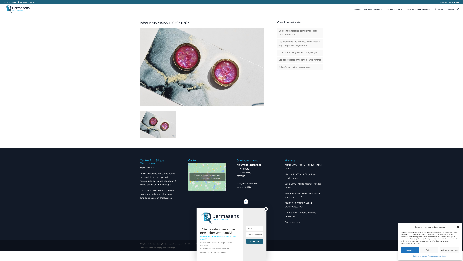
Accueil (357, 9)
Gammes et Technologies (418, 9)
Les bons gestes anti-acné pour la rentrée (300, 59)
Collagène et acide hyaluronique (295, 67)
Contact (443, 2)
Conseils (450, 9)
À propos (439, 9)
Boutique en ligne (372, 9)
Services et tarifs (394, 9)
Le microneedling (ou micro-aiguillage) (298, 52)
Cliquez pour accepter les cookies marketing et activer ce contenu (207, 176)
